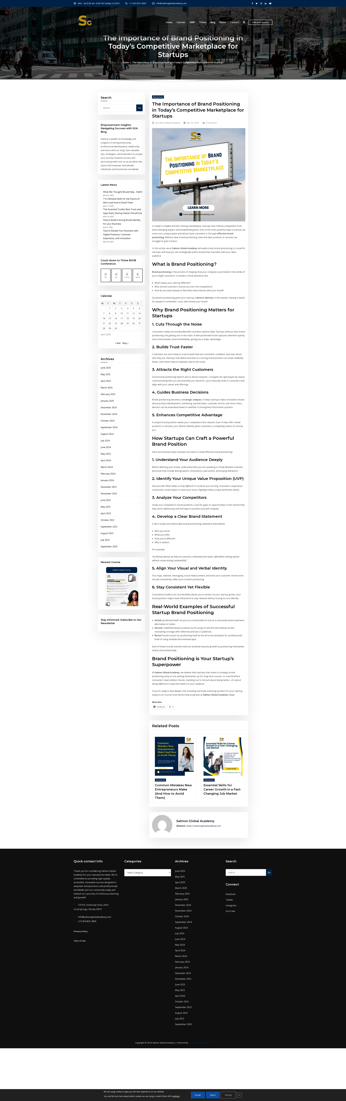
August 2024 (107, 433)
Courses (181, 22)
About (222, 22)
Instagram (231, 905)
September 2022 (109, 526)
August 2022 (107, 533)
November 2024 (109, 414)
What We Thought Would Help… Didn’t (122, 191)
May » (125, 343)
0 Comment (211, 122)
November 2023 (109, 493)
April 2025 (106, 380)
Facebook (230, 894)
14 (104, 318)
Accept (198, 1095)
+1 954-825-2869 (137, 3)
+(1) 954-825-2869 (87, 921)
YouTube (230, 911)
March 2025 (107, 387)
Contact (234, 22)
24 (121, 323)
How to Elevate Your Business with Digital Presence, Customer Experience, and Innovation (120, 234)
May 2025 (105, 374)
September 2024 (109, 427)
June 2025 (106, 367)
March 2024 (107, 467)
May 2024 (105, 453)
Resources (158, 97)
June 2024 (106, 447)
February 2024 (108, 473)
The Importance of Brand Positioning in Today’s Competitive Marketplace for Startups (177, 62)
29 (110, 328)
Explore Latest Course (122, 570)
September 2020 (109, 546)
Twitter (229, 899)
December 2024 (109, 407)
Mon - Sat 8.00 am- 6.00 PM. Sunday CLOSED (98, 3)
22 (110, 323)
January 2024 (107, 480)
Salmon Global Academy (167, 122)
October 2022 (107, 520)
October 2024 (107, 420)
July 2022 (105, 539)
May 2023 (105, 506)
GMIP (192, 22)
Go (139, 107)
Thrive (202, 22)
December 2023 (109, 486)
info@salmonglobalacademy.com (172, 3)
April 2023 (106, 513)
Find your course (260, 22)
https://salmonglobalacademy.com (203, 825)
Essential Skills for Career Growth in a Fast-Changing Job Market (222, 789)
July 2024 (105, 440)
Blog (212, 22)
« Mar (118, 343)
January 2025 (107, 400)
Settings (228, 1095)
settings (176, 1096)
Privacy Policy (81, 931)
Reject (213, 1095)
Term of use (80, 941)
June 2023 (106, 500)
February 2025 (108, 394)
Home (169, 22)
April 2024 (106, 460)
